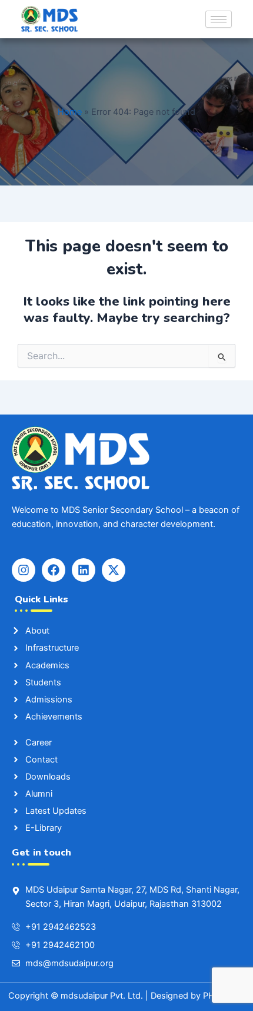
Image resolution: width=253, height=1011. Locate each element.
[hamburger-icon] (218, 19)
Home (70, 112)
